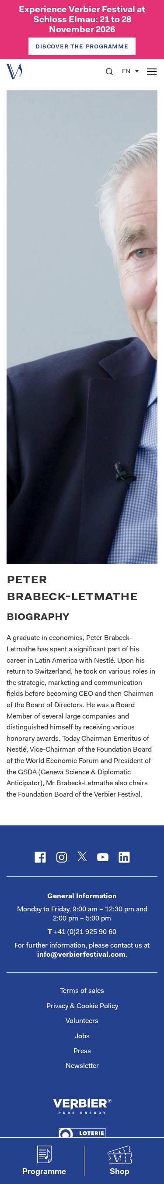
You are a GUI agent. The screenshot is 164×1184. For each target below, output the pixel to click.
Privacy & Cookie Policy (82, 1006)
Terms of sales (82, 991)
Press (82, 1051)
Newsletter (82, 1066)
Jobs (82, 1036)
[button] (109, 71)
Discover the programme (82, 46)
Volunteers (82, 1021)
